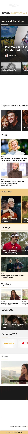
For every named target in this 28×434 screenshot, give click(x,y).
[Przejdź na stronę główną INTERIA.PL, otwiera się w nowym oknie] (6, 13)
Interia (2, 17)
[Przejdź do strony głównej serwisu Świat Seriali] (19, 13)
